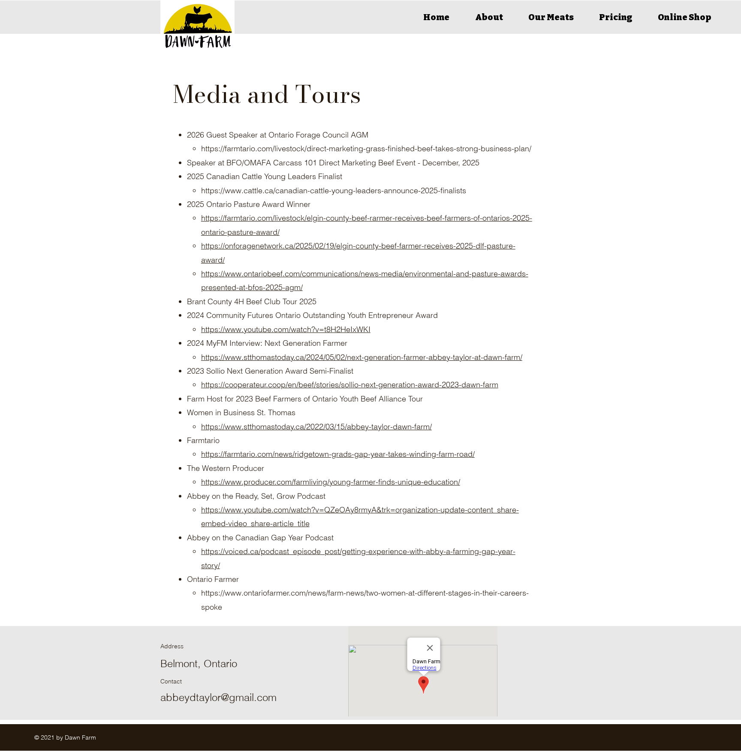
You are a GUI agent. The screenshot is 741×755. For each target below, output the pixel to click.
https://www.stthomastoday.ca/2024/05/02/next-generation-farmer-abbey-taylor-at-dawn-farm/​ (361, 357)
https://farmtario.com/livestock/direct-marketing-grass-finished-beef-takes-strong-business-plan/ (366, 148)
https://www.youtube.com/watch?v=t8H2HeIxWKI (285, 329)
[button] (488, 17)
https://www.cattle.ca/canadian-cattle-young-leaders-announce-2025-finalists (333, 190)
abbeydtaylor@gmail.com (218, 697)
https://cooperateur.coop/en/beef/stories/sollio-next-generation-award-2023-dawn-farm (349, 384)
